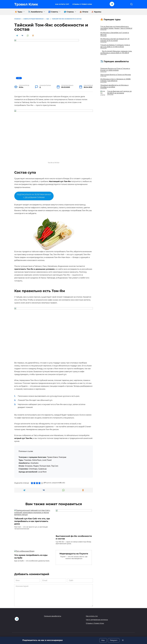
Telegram (113, 640)
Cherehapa (33, 469)
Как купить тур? (62, 4)
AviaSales (34, 463)
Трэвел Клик (26, 4)
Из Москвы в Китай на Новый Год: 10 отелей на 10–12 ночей (114, 40)
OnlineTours (36, 460)
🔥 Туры (18, 12)
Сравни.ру (42, 469)
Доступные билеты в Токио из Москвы (115, 75)
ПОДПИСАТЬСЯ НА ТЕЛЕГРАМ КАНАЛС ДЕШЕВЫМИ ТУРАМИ (34, 196)
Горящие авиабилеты (52, 616)
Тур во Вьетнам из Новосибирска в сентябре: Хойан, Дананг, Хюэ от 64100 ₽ (116, 27)
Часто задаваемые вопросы (97, 620)
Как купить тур (92, 616)
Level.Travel (47, 460)
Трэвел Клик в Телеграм (56, 457)
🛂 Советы (53, 12)
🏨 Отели (84, 12)
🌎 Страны (69, 12)
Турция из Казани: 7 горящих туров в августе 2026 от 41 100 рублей (115, 46)
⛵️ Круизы (96, 12)
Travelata (27, 460)
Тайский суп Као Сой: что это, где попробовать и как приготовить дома (32, 521)
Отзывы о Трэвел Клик (82, 4)
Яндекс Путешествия (41, 466)
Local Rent (42, 472)
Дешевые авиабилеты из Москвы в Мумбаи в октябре (114, 86)
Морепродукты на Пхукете (74, 553)
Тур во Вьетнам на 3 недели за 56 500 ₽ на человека (119, 92)
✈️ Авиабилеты (35, 12)
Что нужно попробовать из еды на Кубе (30, 556)
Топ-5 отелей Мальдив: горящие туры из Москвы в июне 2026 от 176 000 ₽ (116, 52)
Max (103, 640)
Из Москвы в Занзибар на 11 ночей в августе (114, 33)
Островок (28, 466)
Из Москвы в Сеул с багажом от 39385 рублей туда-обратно (115, 80)
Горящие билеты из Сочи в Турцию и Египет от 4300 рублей (115, 69)
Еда (19, 78)
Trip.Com (54, 466)
